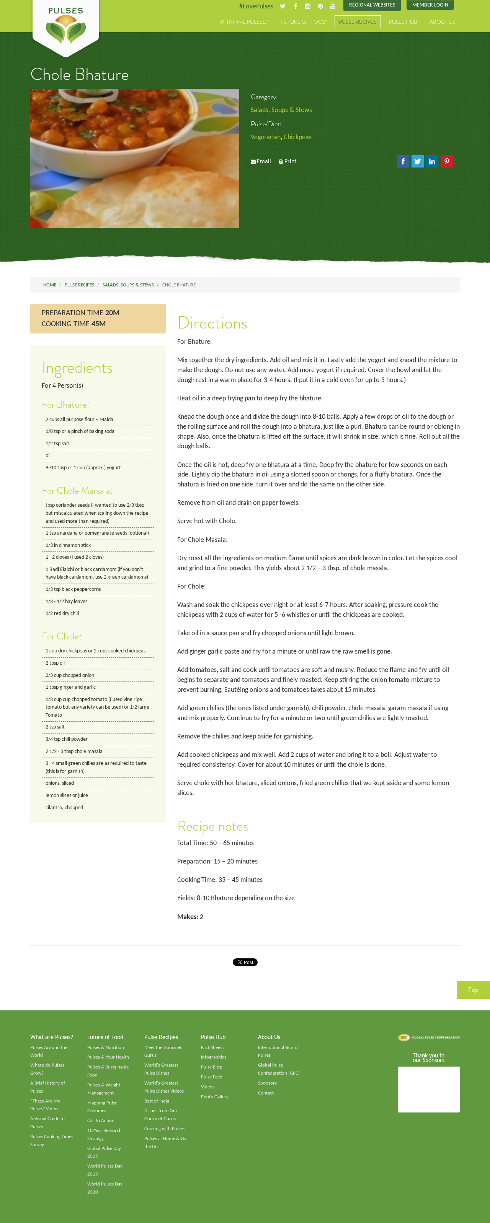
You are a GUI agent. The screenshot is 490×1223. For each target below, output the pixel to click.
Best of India (156, 1101)
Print (290, 162)
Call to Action (100, 1120)
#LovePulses (256, 6)
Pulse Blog (211, 1067)
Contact (266, 1093)
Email (264, 162)
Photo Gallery (215, 1097)
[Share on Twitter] (418, 161)
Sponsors (267, 1083)
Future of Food (304, 21)
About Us (443, 21)
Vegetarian (266, 137)
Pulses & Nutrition (105, 1047)
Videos (207, 1087)
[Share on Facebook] (403, 161)
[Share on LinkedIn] (432, 161)
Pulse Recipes (358, 21)
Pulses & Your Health (108, 1057)
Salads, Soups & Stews (281, 110)
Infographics (213, 1057)
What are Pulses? (243, 21)
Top (473, 989)
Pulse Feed (211, 1077)
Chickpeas (298, 137)
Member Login (430, 5)
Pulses (65, 30)
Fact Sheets (212, 1047)
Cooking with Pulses (164, 1128)
